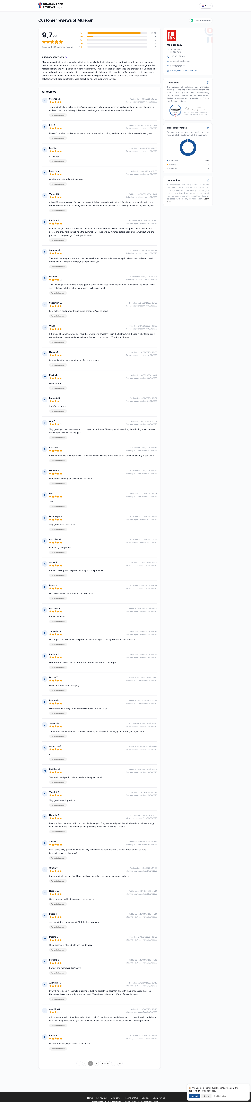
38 (120, 1063)
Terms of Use (131, 1098)
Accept (194, 1096)
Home (90, 1098)
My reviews (101, 1098)
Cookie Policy (220, 1096)
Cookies (145, 1098)
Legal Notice (159, 1098)
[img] (66, 57)
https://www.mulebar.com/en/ (184, 70)
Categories (116, 1098)
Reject (206, 1096)
